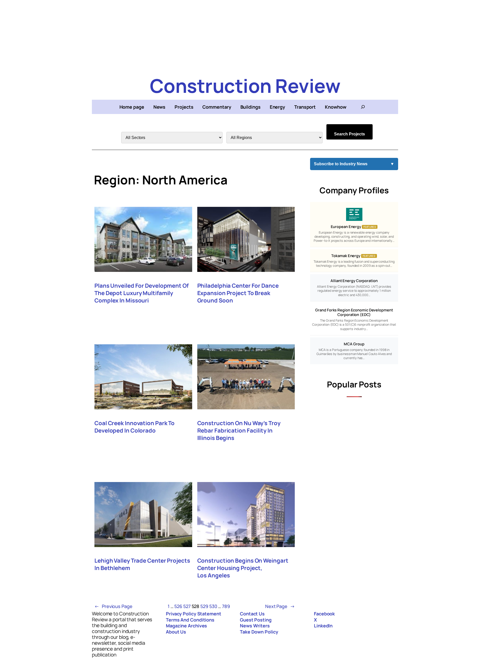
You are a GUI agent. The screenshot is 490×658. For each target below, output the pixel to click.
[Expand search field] (363, 107)
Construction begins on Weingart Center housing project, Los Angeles (242, 568)
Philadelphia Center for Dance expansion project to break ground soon (238, 293)
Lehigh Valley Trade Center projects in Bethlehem (142, 564)
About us (176, 632)
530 (213, 606)
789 (226, 606)
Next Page (280, 606)
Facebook (324, 614)
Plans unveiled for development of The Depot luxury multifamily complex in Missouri (141, 293)
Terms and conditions (190, 620)
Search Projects (349, 134)
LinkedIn (323, 626)
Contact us (252, 614)
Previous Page (113, 606)
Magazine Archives (186, 626)
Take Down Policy (259, 632)
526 (178, 606)
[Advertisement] (245, 35)
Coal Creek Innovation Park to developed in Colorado (134, 427)
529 (204, 606)
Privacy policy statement (193, 614)
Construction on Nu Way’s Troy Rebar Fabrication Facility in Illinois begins (238, 431)
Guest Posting (256, 620)
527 (187, 606)
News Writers (255, 626)
